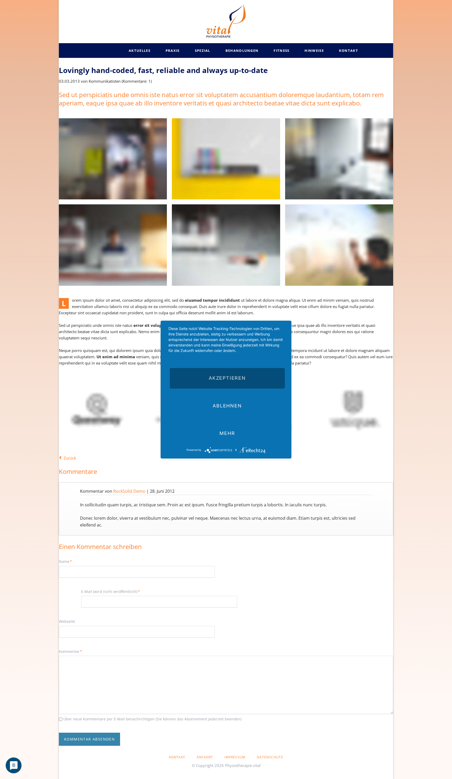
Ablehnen (227, 405)
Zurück (70, 458)
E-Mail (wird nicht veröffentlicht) (110, 591)
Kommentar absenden (89, 739)
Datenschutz (270, 757)
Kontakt (177, 757)
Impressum (234, 757)
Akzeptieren (227, 378)
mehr (227, 433)
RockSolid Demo (129, 491)
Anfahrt (205, 757)
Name (67, 561)
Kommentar (70, 651)
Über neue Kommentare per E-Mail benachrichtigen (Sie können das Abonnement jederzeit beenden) (152, 718)
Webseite (67, 621)
